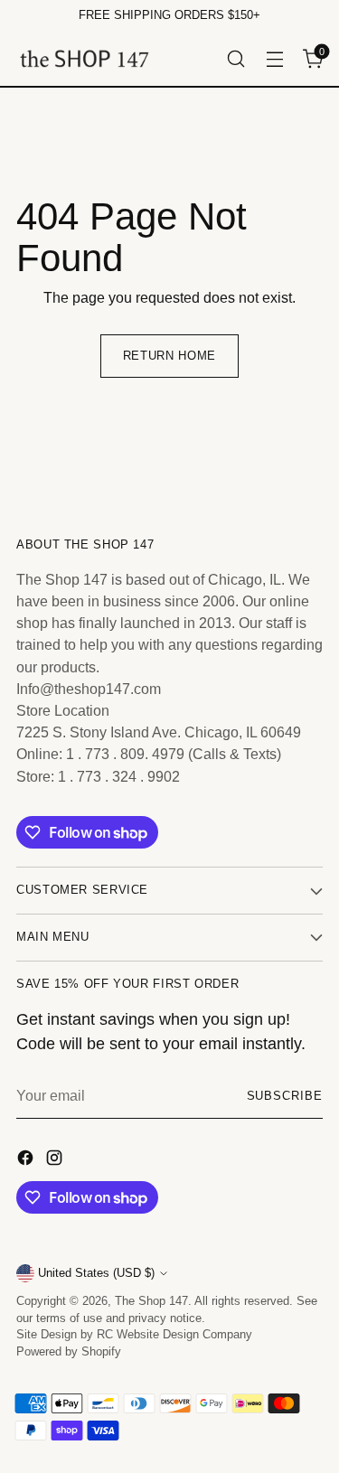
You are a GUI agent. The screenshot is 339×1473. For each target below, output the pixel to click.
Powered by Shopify (68, 1352)
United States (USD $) (96, 1273)
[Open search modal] (235, 58)
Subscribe (285, 1096)
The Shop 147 (151, 1301)
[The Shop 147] (84, 58)
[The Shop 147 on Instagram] (56, 1160)
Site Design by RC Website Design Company (134, 1334)
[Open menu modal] (274, 58)
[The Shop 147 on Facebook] (27, 1160)
